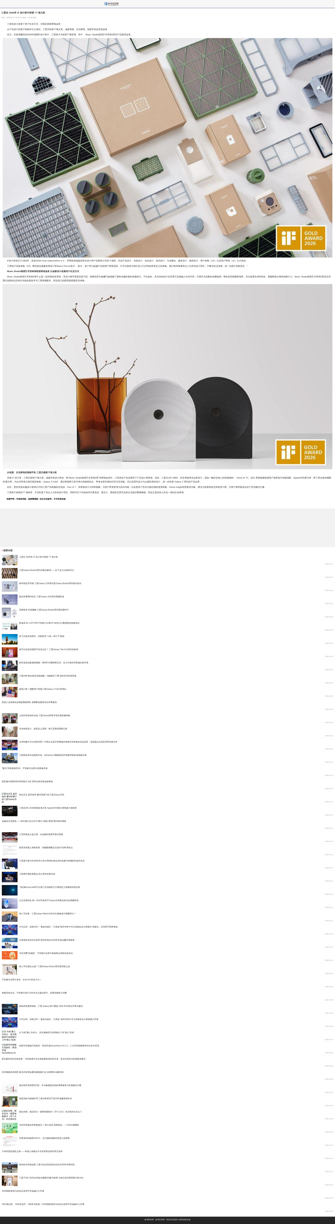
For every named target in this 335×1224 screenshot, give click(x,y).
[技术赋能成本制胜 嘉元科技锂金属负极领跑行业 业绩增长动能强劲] (167, 1075)
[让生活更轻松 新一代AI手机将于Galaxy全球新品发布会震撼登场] (167, 903)
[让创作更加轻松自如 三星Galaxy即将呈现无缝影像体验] (167, 718)
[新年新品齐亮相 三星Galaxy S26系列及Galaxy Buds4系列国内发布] (167, 586)
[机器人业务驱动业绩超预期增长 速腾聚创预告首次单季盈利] (167, 705)
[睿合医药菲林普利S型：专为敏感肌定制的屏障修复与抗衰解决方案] (167, 1088)
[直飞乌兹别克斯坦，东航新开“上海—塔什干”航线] (167, 639)
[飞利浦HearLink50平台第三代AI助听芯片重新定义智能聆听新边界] (167, 890)
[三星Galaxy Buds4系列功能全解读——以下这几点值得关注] (167, 573)
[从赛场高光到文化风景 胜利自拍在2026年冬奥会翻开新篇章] (167, 943)
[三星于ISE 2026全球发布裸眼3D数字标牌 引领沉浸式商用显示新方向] (167, 1180)
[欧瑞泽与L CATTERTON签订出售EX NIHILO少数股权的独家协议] (167, 626)
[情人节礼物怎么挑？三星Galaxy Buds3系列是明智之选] (167, 969)
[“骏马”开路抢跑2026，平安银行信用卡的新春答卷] (167, 771)
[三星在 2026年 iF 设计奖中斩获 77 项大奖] (167, 560)
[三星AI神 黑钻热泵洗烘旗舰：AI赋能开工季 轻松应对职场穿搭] (167, 678)
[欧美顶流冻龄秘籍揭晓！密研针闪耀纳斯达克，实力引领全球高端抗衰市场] (167, 665)
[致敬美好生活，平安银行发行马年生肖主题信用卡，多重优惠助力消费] (167, 995)
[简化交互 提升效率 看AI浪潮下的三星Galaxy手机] (167, 797)
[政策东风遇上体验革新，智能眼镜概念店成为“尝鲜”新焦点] (167, 850)
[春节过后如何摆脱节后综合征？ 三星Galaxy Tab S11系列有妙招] (167, 652)
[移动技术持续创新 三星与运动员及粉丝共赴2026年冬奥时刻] (167, 1167)
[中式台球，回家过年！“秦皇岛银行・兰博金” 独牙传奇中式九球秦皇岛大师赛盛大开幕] (167, 1022)
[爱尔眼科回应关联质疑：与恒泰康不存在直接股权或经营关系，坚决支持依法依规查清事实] (167, 1061)
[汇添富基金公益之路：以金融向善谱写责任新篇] (167, 837)
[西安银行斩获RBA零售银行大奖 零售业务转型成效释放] (167, 784)
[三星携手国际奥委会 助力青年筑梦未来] (167, 877)
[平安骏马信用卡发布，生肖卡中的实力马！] (167, 982)
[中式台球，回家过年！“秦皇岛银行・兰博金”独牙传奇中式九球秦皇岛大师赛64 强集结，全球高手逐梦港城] (167, 929)
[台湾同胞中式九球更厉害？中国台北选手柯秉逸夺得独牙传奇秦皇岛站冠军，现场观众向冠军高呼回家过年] (167, 744)
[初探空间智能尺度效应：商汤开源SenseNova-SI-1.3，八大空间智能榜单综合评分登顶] (167, 1048)
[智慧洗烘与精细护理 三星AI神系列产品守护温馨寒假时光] (167, 1101)
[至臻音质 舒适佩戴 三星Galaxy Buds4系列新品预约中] (167, 612)
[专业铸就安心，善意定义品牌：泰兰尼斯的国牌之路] (167, 731)
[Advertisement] (78, 527)
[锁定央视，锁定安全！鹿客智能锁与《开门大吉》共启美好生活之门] (167, 1114)
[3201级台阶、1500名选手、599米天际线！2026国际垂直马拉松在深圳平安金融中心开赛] (167, 1207)
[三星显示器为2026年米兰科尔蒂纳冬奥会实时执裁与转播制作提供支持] (167, 863)
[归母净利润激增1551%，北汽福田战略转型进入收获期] (167, 1141)
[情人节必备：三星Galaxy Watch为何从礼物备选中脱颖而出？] (167, 916)
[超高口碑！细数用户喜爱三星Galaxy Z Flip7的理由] (167, 692)
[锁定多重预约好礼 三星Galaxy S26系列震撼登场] (167, 599)
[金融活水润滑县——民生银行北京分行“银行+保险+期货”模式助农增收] (167, 824)
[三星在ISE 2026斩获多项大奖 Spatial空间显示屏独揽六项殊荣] (167, 811)
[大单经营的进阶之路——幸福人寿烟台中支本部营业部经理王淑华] (167, 1154)
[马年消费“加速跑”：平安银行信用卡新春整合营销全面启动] (167, 956)
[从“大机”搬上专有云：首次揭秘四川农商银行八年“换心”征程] (167, 1035)
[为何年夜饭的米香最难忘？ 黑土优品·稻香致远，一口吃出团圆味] (167, 1128)
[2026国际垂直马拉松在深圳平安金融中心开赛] (167, 1194)
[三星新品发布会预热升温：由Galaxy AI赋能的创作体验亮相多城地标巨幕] (167, 758)
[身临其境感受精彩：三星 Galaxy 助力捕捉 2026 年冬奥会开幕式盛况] (167, 1009)
